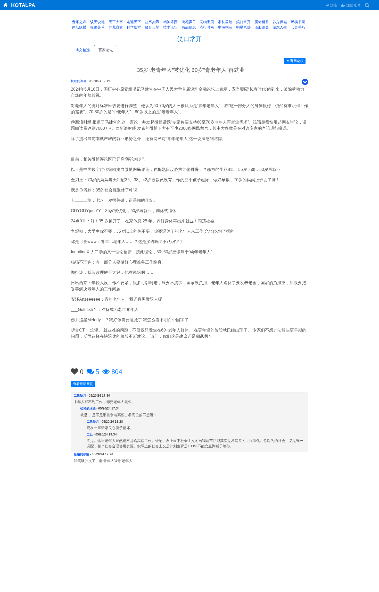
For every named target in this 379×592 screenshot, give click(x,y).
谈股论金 (261, 27)
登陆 (333, 5)
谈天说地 (97, 22)
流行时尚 (206, 27)
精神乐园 (170, 22)
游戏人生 (279, 27)
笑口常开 (243, 22)
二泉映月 (80, 395)
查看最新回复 (83, 384)
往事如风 (151, 22)
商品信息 (188, 27)
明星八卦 (243, 27)
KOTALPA (21, 5)
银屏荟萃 (97, 27)
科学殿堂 (133, 27)
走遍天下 (133, 22)
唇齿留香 (261, 22)
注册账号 (353, 5)
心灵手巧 (297, 27)
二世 (90, 434)
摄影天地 (151, 27)
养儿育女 (115, 27)
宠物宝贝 (206, 22)
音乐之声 (78, 22)
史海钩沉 (224, 27)
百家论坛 (105, 50)
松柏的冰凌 (78, 81)
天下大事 (115, 22)
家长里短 (224, 22)
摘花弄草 (188, 22)
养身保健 (279, 22)
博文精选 (82, 50)
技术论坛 (170, 27)
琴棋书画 (297, 22)
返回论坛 (296, 61)
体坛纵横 (78, 27)
